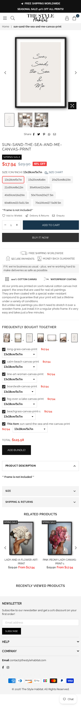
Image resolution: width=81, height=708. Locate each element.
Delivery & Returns (39, 215)
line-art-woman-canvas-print (24, 374)
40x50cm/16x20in (15, 195)
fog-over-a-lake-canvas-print (25, 398)
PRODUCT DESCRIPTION (20, 465)
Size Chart (55, 172)
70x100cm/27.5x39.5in (48, 202)
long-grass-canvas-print (21, 349)
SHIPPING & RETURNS (19, 502)
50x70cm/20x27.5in (42, 195)
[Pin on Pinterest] (44, 134)
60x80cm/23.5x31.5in (17, 202)
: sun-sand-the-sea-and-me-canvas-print (38, 423)
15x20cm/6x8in (36, 179)
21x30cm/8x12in (14, 187)
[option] (40, 72)
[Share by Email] (54, 134)
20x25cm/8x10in (61, 179)
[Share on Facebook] (34, 134)
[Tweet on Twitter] (38, 134)
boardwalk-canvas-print (21, 386)
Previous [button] (5, 73)
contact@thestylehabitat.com (27, 660)
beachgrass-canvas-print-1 (23, 411)
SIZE (8, 490)
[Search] (13, 18)
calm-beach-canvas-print (22, 361)
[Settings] (67, 18)
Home (5, 26)
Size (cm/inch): (32, 172)
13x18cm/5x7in (13, 179)
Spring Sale (10, 522)
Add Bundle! (16, 450)
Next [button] (76, 73)
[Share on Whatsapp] (49, 134)
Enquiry (60, 215)
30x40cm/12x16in (40, 187)
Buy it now (40, 237)
